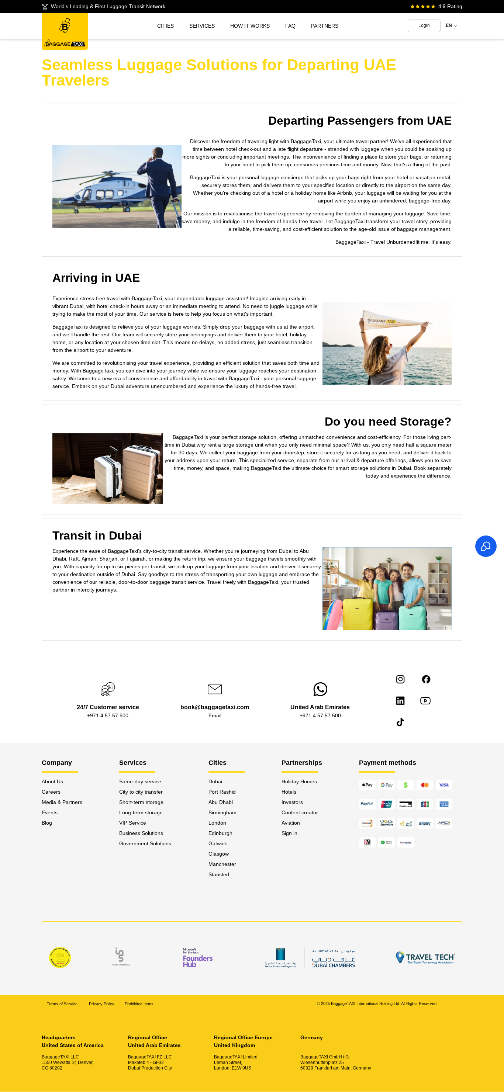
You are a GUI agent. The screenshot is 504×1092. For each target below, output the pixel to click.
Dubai (215, 781)
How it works (250, 26)
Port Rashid (222, 792)
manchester (222, 864)
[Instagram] (400, 679)
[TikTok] (400, 722)
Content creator (300, 812)
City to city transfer (141, 792)
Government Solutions (145, 843)
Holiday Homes (299, 781)
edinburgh (220, 833)
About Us (52, 781)
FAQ (290, 26)
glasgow (218, 854)
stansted (218, 874)
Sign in (289, 833)
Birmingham (222, 812)
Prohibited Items (139, 1004)
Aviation (291, 823)
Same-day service (140, 781)
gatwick (217, 843)
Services (202, 26)
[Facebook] (426, 679)
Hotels (289, 792)
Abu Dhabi (220, 802)
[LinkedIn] (400, 700)
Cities (165, 26)
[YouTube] (425, 701)
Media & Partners (62, 802)
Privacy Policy (101, 1004)
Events (50, 812)
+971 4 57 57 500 (107, 715)
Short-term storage (141, 802)
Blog (47, 823)
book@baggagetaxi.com (214, 707)
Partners (324, 26)
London (217, 823)
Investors (292, 802)
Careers (51, 792)
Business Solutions (141, 833)
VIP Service (132, 823)
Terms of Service (63, 1004)
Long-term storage (141, 812)
